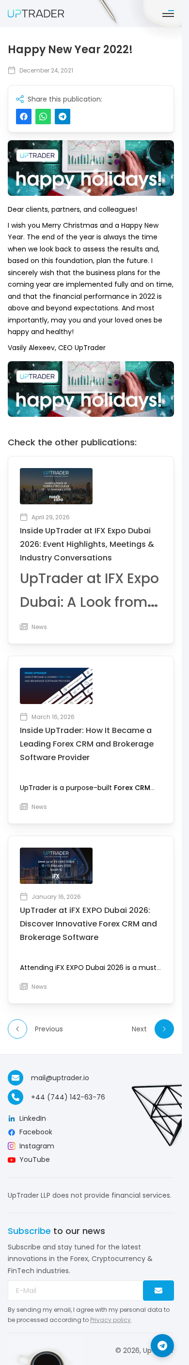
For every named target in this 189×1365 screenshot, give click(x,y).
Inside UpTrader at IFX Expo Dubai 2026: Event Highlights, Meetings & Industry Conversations (87, 544)
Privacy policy (110, 1320)
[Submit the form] (158, 1290)
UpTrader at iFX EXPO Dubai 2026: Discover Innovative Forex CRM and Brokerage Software (88, 924)
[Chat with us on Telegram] (162, 1345)
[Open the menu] (168, 13)
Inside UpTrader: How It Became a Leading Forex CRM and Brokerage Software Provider (87, 744)
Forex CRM (132, 788)
